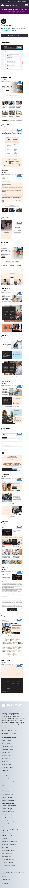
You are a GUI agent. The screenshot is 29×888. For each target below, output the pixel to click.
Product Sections (7, 797)
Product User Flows (8, 803)
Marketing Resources (8, 850)
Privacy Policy (6, 883)
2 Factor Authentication (9, 806)
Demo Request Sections (9, 782)
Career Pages (6, 743)
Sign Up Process (6, 827)
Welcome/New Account (8, 866)
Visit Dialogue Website (7, 30)
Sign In (26, 1)
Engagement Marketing (9, 844)
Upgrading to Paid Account (10, 830)
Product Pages (6, 752)
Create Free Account (15, 1)
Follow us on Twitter (10, 733)
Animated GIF (6, 838)
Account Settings (7, 809)
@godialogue (6, 28)
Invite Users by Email (8, 818)
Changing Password (8, 812)
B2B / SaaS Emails (7, 836)
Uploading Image (7, 833)
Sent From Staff (6, 857)
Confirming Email (7, 815)
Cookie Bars (5, 776)
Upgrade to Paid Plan (8, 860)
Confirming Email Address (9, 841)
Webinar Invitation (7, 863)
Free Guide (5, 847)
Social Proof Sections (8, 800)
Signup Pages (6, 761)
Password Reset (6, 824)
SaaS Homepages (7, 758)
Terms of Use (6, 880)
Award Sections (6, 773)
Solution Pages (6, 764)
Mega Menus (6, 791)
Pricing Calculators (7, 794)
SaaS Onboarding (7, 853)
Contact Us (5, 876)
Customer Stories (7, 779)
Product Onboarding (8, 821)
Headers (4, 788)
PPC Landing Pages (7, 749)
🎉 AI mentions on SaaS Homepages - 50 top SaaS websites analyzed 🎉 (14, 11)
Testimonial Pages (7, 767)
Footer (4, 785)
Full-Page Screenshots (9, 737)
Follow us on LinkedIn (10, 730)
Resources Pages (7, 755)
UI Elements (5, 770)
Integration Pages (7, 746)
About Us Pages (6, 740)
